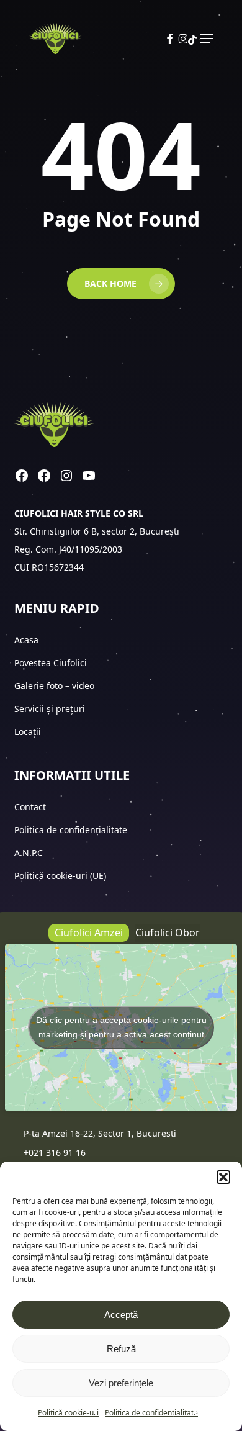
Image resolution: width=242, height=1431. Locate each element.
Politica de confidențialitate (151, 1412)
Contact (31, 807)
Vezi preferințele (121, 1383)
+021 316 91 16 (55, 1152)
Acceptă (121, 1314)
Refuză (121, 1348)
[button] (223, 1177)
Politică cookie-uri (68, 1412)
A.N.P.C (28, 853)
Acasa (26, 640)
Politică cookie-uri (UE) (60, 876)
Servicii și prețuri (49, 709)
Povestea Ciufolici (50, 663)
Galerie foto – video (55, 686)
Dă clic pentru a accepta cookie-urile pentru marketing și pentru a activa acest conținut (121, 1027)
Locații (28, 732)
